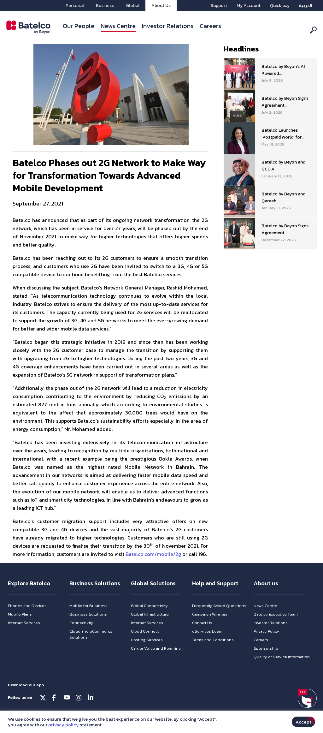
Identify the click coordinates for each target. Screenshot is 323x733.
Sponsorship (266, 648)
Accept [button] (303, 721)
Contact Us (202, 623)
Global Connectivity (149, 606)
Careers (210, 26)
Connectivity (81, 623)
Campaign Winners (209, 614)
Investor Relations (167, 26)
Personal (75, 5)
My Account (249, 5)
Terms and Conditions (213, 640)
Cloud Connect (145, 631)
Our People (78, 26)
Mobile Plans (20, 614)
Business (105, 5)
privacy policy (63, 724)
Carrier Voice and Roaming (156, 648)
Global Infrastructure (150, 614)
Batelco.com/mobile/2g (153, 554)
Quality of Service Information (282, 657)
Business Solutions (88, 614)
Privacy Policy (266, 631)
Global (132, 5)
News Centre (118, 26)
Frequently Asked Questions (219, 606)
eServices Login (207, 631)
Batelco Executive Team (276, 614)
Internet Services (24, 623)
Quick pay (280, 5)
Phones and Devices (27, 606)
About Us (161, 5)
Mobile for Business (88, 606)
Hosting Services (147, 640)
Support (219, 5)
